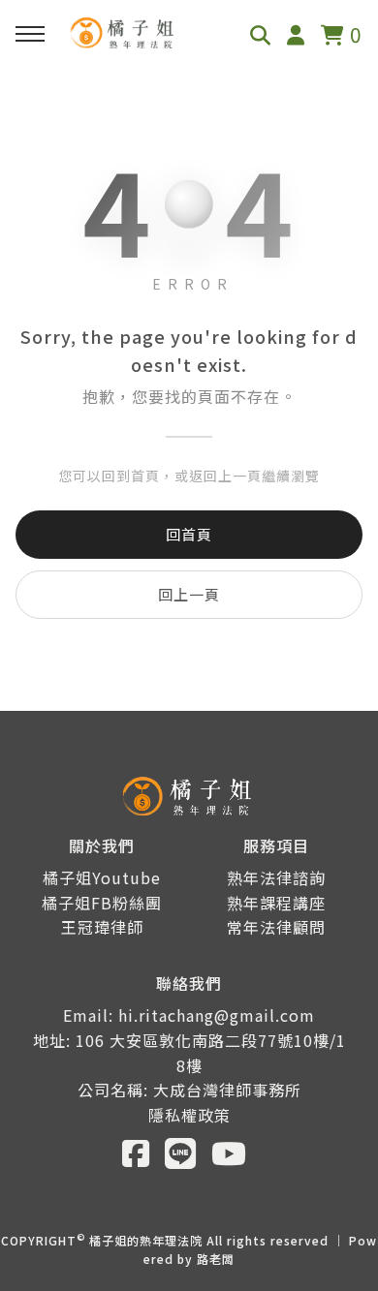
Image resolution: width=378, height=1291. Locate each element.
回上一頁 (189, 594)
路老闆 (216, 1258)
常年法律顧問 (276, 926)
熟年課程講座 (276, 902)
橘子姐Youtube (102, 877)
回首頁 (189, 534)
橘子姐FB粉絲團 (102, 902)
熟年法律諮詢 (276, 877)
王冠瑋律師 (102, 926)
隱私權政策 (189, 1114)
